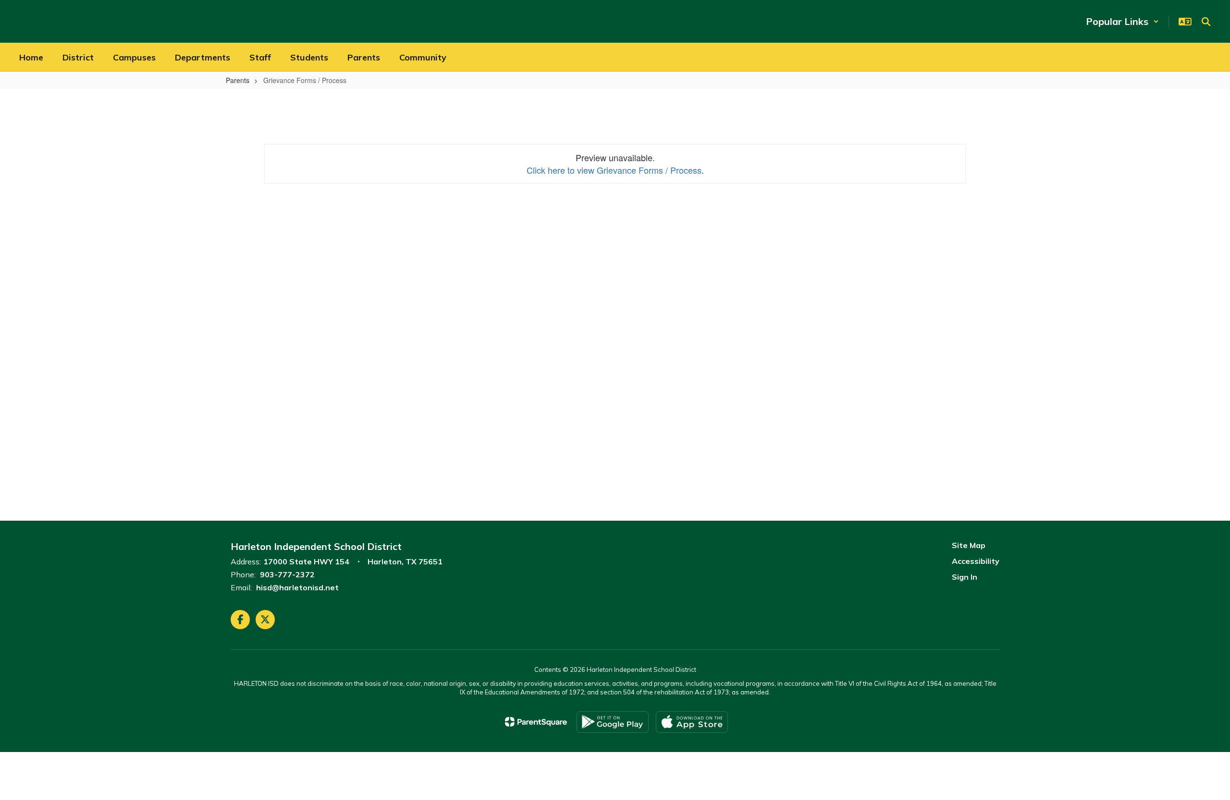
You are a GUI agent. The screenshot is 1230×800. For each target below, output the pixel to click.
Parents (237, 80)
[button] (1122, 21)
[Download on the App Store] (692, 722)
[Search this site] (1206, 21)
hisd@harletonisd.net (297, 587)
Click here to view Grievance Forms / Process (614, 170)
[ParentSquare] (536, 722)
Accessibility (975, 561)
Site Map (968, 545)
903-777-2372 (287, 574)
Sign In (964, 577)
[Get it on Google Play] (613, 722)
